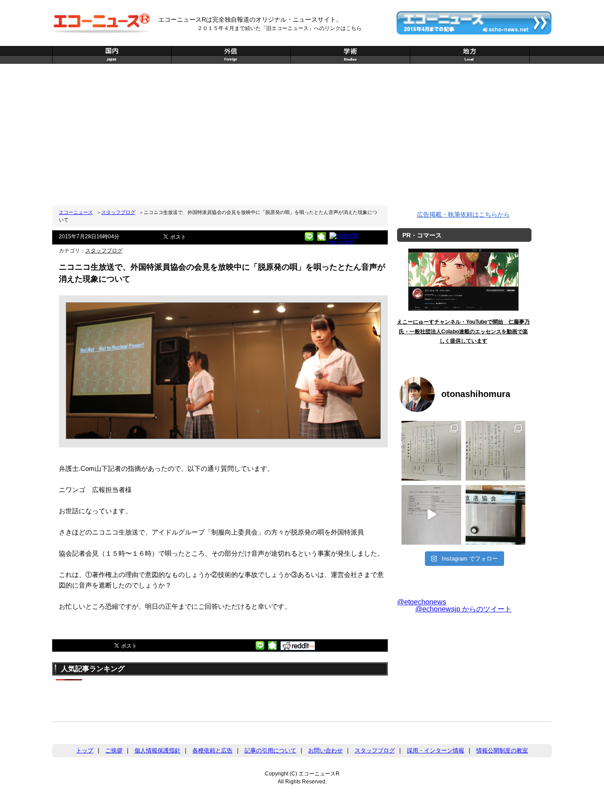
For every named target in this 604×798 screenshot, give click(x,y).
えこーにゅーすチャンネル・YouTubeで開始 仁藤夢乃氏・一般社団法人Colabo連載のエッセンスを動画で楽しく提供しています (463, 331)
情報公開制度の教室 (502, 750)
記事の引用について (270, 750)
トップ (84, 750)
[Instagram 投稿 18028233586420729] (431, 451)
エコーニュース (76, 212)
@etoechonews (421, 602)
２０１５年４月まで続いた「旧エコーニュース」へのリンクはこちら (279, 28)
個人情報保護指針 (157, 750)
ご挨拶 (113, 750)
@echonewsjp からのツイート (463, 609)
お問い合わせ (325, 750)
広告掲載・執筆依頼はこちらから (463, 214)
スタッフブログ (118, 212)
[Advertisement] (302, 134)
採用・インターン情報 (435, 750)
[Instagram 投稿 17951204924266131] (431, 515)
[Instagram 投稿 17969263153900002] (495, 451)
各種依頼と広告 (212, 750)
